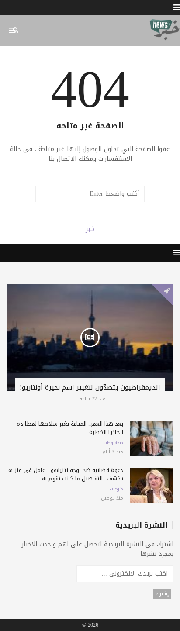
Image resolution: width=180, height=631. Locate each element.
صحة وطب (113, 443)
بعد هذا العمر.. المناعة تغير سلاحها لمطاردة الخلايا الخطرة (70, 428)
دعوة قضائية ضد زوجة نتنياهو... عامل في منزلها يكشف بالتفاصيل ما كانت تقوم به (65, 474)
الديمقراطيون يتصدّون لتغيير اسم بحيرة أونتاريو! (90, 387)
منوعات (116, 489)
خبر (90, 228)
